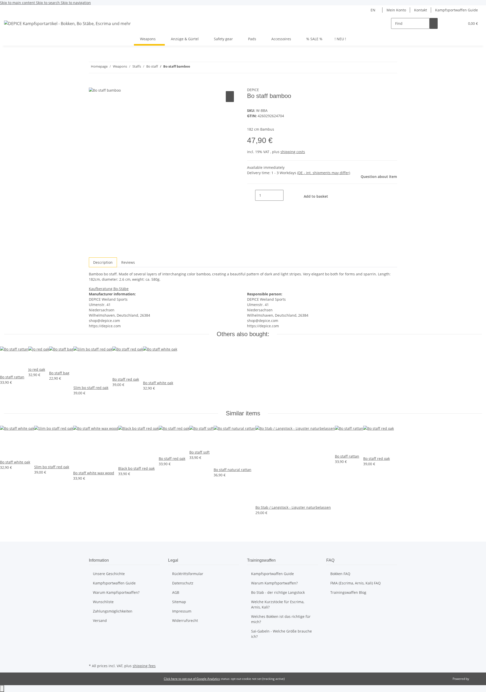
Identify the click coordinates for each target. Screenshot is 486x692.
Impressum (181, 611)
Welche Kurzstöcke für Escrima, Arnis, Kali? (277, 604)
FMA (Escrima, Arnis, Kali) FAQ (355, 583)
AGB (175, 592)
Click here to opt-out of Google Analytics (192, 679)
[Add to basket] (93, 84)
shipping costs (292, 151)
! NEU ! (340, 38)
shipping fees (144, 665)
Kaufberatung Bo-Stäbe (109, 288)
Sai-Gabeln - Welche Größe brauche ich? (281, 634)
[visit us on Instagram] (93, 656)
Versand (100, 620)
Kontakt (420, 10)
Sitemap (179, 601)
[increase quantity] (288, 195)
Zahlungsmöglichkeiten (112, 611)
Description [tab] (103, 262)
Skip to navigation (76, 2)
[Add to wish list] (230, 96)
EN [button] (373, 10)
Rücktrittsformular (187, 573)
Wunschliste (103, 601)
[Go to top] (2, 688)
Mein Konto (396, 10)
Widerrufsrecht (185, 620)
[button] (451, 23)
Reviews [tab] (128, 262)
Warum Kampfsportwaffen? (116, 592)
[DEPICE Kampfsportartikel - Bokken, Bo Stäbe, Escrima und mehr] (67, 23)
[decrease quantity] (251, 195)
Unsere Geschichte (109, 573)
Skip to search (48, 2)
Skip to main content (18, 2)
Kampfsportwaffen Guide (456, 10)
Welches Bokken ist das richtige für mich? (281, 619)
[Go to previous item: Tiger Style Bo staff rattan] (203, 67)
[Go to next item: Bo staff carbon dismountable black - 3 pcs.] (194, 67)
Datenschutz (182, 583)
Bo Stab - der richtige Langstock (278, 592)
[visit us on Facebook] (93, 650)
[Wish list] (459, 23)
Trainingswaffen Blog (348, 592)
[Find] (434, 23)
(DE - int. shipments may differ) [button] (323, 172)
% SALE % (314, 38)
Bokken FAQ (340, 573)
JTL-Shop (476, 679)
